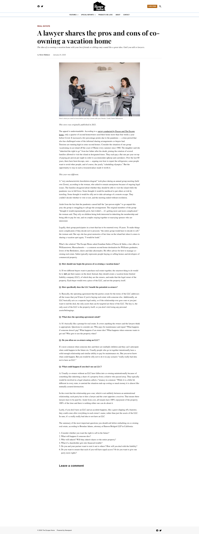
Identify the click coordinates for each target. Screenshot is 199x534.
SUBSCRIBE (152, 6)
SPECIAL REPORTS (87, 15)
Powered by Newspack (64, 530)
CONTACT (126, 15)
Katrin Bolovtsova (117, 118)
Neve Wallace (44, 55)
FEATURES (73, 15)
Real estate (43, 26)
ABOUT (118, 15)
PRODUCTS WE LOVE (105, 15)
